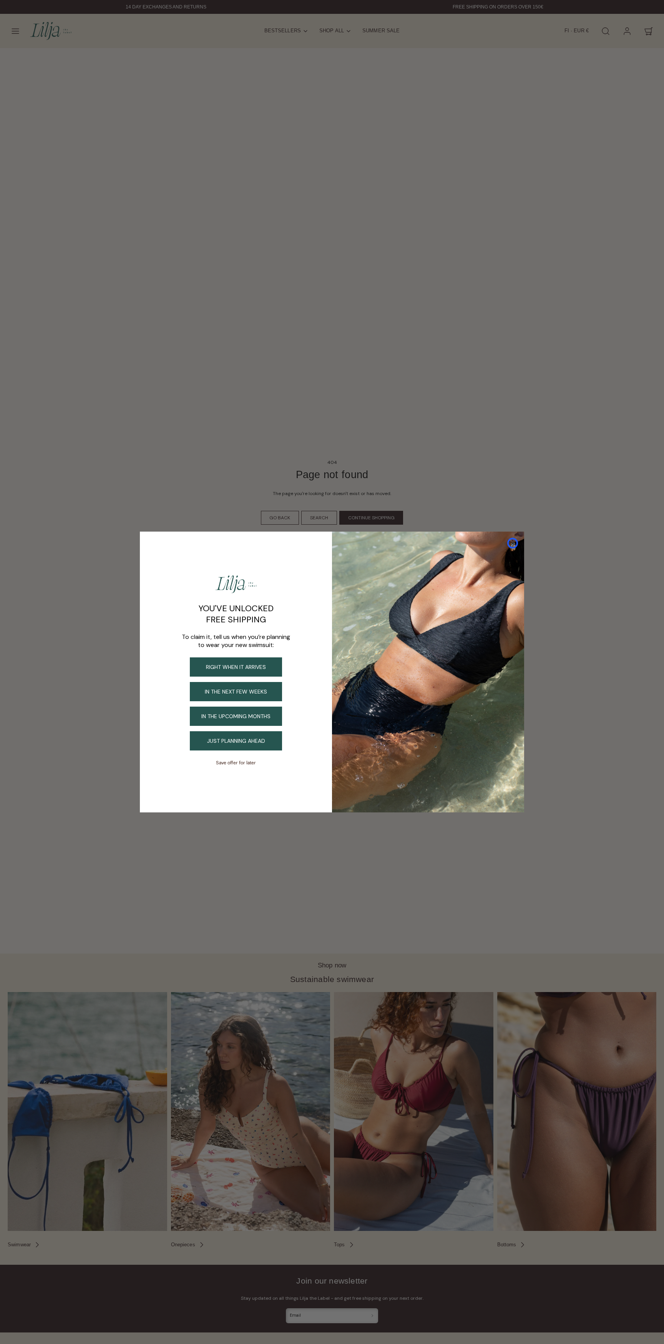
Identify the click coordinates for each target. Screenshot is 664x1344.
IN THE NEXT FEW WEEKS (236, 691)
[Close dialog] (512, 543)
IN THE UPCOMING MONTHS (236, 716)
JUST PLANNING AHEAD (236, 740)
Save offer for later (236, 762)
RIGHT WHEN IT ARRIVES (236, 667)
